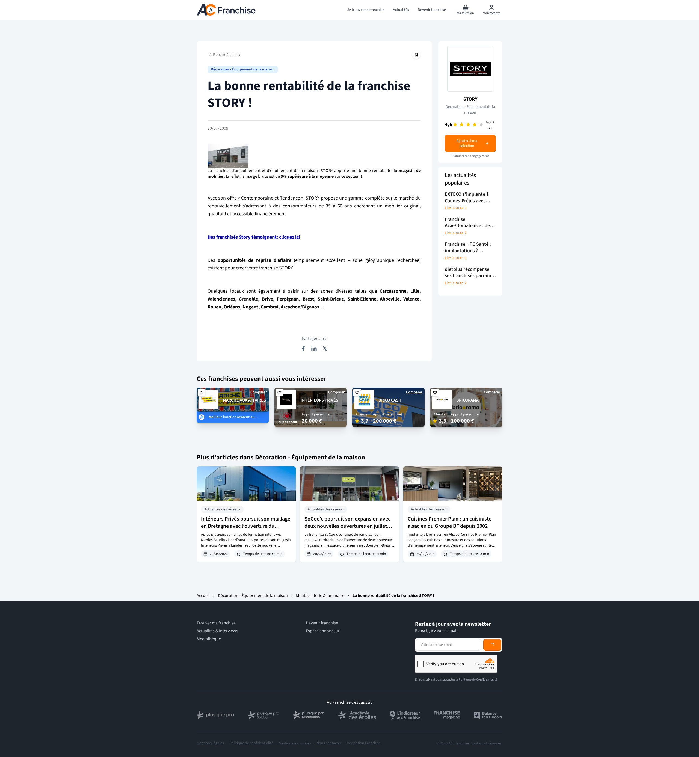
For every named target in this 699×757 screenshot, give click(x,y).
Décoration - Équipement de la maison (242, 69)
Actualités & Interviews (217, 631)
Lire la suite (454, 208)
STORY (470, 99)
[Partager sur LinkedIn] (314, 348)
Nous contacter (328, 743)
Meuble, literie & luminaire (320, 596)
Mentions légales (210, 743)
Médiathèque (209, 639)
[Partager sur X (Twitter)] (325, 348)
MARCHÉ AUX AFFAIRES (244, 400)
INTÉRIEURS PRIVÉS (319, 400)
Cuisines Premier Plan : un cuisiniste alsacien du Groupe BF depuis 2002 (449, 522)
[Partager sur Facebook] (303, 348)
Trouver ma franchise (216, 623)
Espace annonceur (323, 631)
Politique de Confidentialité (478, 679)
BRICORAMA (467, 400)
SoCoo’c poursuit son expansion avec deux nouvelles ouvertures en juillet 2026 (347, 526)
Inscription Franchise (364, 743)
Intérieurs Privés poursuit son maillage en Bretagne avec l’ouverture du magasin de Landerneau (245, 526)
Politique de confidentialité (251, 743)
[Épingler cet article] (416, 54)
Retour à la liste (227, 55)
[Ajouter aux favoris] (201, 392)
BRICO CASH (389, 400)
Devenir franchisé (322, 623)
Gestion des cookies (295, 743)
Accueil (203, 596)
